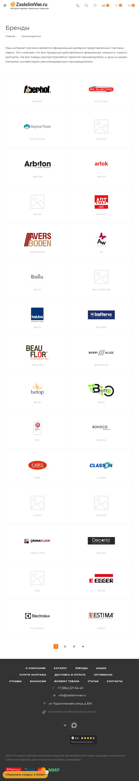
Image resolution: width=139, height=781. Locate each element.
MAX (74, 725)
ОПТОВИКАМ (103, 674)
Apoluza (101, 139)
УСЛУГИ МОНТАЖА (32, 674)
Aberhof (37, 101)
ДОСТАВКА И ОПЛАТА (70, 674)
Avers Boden (37, 252)
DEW (37, 591)
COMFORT (101, 515)
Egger (101, 591)
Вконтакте (65, 725)
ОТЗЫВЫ (15, 681)
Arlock (101, 177)
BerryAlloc (101, 365)
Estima (101, 628)
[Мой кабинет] (95, 5)
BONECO (101, 440)
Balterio (101, 327)
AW (101, 252)
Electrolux (38, 628)
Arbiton (37, 177)
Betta (101, 402)
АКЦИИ (101, 668)
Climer (37, 515)
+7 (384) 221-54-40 (70, 688)
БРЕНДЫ (81, 668)
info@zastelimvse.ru (72, 695)
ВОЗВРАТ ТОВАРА (66, 681)
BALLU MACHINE (101, 290)
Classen (101, 478)
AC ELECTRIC (101, 101)
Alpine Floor (37, 139)
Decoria (101, 553)
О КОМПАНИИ (36, 668)
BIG (37, 440)
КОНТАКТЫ (115, 681)
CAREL (37, 478)
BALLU (37, 290)
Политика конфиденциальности (72, 711)
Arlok (37, 214)
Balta (37, 327)
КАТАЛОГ (60, 668)
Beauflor (37, 365)
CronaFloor (37, 553)
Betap (37, 402)
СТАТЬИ (93, 681)
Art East (101, 214)
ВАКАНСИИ (38, 681)
